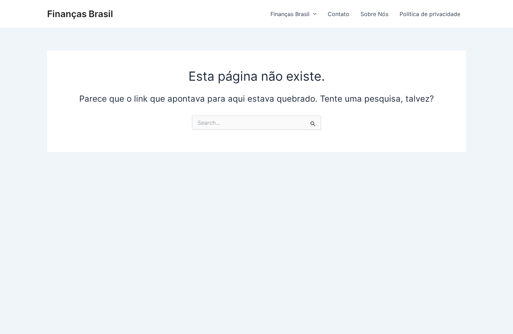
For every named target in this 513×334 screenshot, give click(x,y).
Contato (338, 13)
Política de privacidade (430, 13)
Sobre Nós (374, 13)
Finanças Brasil (80, 13)
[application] (313, 14)
